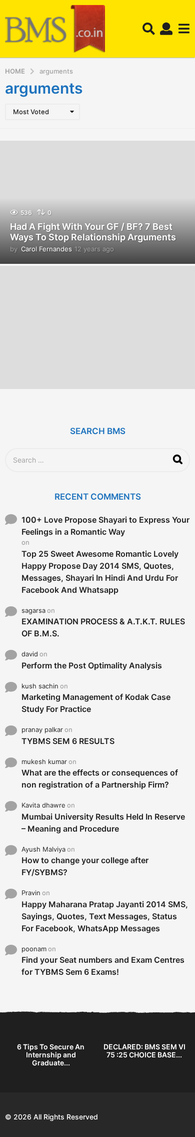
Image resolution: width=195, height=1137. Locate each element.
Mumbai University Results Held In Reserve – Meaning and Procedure (103, 823)
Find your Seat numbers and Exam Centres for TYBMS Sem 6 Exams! (103, 966)
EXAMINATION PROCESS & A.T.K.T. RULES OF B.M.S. (103, 627)
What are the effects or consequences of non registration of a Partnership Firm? (100, 779)
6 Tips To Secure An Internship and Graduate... (50, 1054)
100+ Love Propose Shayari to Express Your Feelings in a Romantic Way (106, 526)
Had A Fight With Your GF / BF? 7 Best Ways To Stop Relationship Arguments (93, 232)
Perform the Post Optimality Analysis (92, 665)
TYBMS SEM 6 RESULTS (68, 741)
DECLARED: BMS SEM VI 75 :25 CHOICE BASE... (145, 1050)
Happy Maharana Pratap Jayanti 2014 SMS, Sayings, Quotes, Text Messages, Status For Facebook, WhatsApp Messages (105, 916)
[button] (148, 29)
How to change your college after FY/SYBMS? (85, 866)
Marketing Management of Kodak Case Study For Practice (96, 703)
